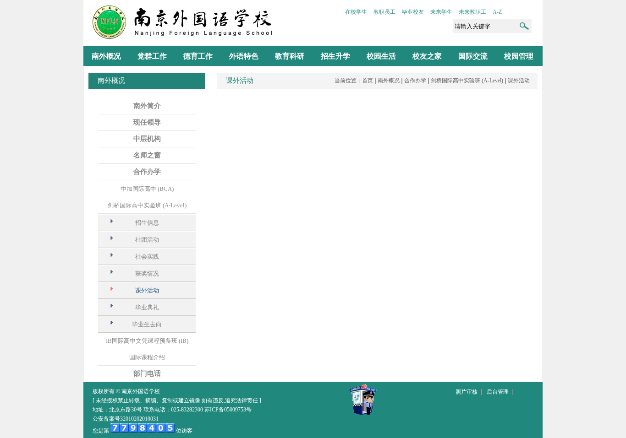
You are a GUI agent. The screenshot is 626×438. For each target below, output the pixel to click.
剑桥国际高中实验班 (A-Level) (467, 80)
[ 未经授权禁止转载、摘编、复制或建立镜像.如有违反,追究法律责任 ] (177, 400)
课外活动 (519, 80)
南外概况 (389, 80)
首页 (367, 80)
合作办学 (415, 80)
